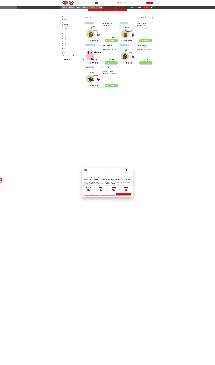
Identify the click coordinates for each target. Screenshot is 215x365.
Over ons (139, 7)
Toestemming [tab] (90, 174)
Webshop (146, 7)
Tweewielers (71, 7)
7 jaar (65, 43)
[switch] (101, 190)
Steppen (78, 7)
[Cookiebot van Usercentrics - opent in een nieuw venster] (126, 170)
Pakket (65, 62)
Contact (149, 2)
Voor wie (132, 7)
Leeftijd (64, 34)
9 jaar (65, 47)
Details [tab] (107, 174)
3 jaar (65, 36)
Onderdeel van (66, 59)
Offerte (143, 2)
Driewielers (64, 7)
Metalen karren (85, 7)
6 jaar (65, 41)
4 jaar (65, 38)
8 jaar (65, 45)
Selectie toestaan (107, 194)
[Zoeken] (96, 3)
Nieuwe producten (67, 22)
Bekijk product (110, 40)
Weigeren (91, 194)
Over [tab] (124, 174)
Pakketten (100, 7)
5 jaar (65, 40)
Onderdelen (93, 7)
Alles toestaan (123, 194)
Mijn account (138, 2)
